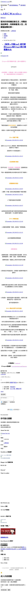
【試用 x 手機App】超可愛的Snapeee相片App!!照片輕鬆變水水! (15, 47)
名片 (5, 37)
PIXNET (7, 568)
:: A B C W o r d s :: (11, 13)
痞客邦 (12, 382)
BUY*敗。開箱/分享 (15, 388)
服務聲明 (17, 569)
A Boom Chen (3, 519)
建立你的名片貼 (4, 522)
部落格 (5, 35)
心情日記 (13, 31)
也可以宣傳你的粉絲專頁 (5, 458)
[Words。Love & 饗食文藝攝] (1, 456)
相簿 (5, 34)
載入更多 (3, 394)
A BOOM (3, 374)
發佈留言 (3, 403)
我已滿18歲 (3, 590)
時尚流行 (12, 387)
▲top (2, 391)
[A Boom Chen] (1, 521)
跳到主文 (3, 17)
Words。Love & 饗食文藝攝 (6, 455)
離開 (9, 590)
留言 (15, 382)
